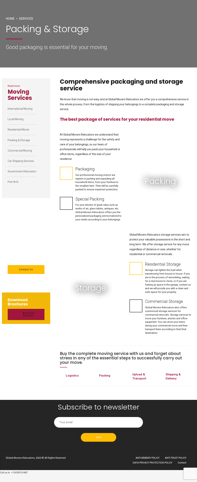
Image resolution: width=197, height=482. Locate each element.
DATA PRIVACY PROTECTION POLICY (152, 462)
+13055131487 (19, 472)
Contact (182, 462)
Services (26, 18)
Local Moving (15, 119)
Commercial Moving (20, 150)
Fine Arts (13, 181)
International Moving (20, 108)
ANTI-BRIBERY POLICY (147, 457)
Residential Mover (18, 129)
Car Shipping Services (21, 161)
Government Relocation (22, 171)
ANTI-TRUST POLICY (175, 457)
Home (10, 18)
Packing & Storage (19, 140)
